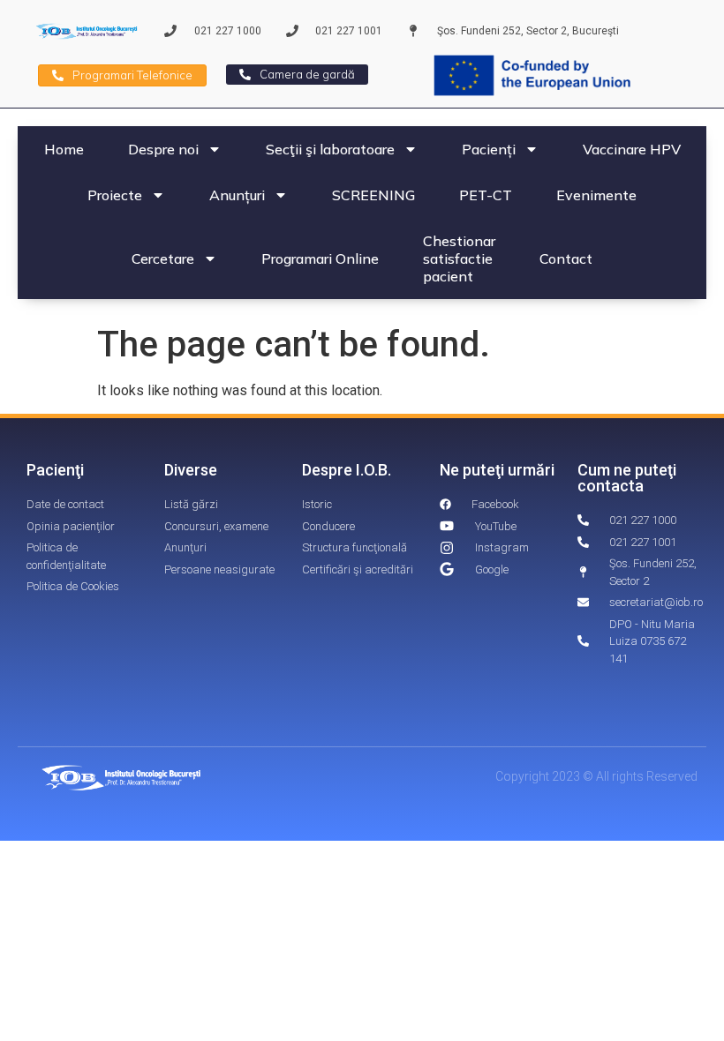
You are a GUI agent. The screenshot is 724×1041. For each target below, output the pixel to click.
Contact (565, 258)
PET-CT (485, 195)
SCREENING (373, 195)
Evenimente (596, 195)
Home (64, 149)
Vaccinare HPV (632, 149)
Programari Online (320, 258)
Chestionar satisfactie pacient (459, 258)
